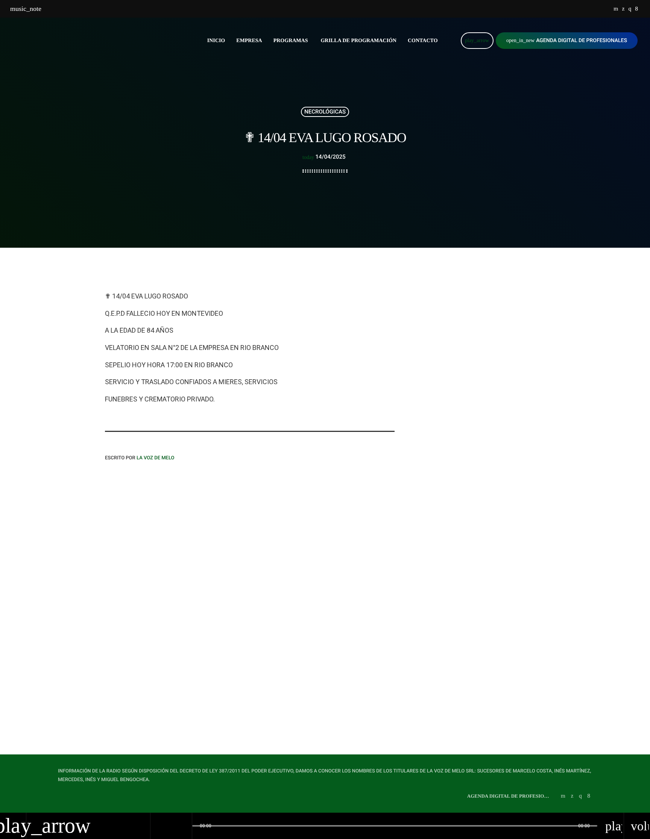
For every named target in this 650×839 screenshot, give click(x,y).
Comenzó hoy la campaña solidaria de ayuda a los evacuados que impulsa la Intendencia (484, 482)
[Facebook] (636, 9)
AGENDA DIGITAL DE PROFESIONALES (566, 41)
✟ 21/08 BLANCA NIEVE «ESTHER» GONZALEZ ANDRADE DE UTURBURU (325, 648)
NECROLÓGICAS (325, 111)
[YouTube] (616, 9)
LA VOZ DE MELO (156, 458)
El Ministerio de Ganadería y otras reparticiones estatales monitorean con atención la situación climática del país (494, 406)
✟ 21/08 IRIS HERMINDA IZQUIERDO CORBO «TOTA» (486, 325)
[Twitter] (623, 9)
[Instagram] (629, 9)
